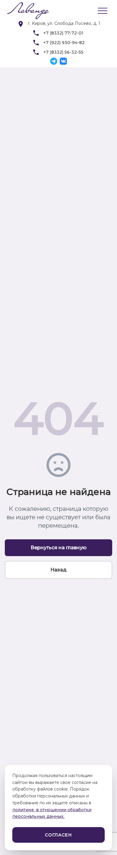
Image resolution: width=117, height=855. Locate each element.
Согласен (58, 835)
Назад (58, 570)
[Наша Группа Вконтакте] (63, 61)
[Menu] (102, 10)
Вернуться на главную (59, 547)
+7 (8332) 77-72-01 (63, 33)
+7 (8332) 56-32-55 (63, 52)
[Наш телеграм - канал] (53, 61)
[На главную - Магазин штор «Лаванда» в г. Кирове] (25, 10)
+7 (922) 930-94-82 (64, 42)
